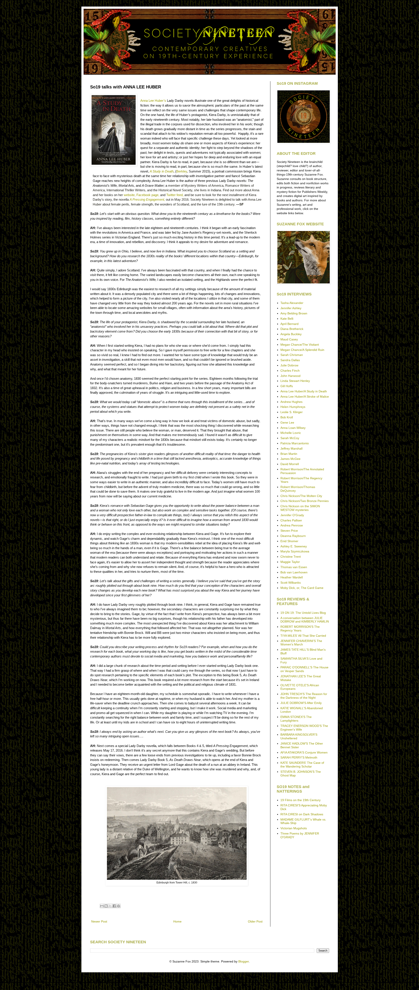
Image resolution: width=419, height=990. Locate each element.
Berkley (181, 171)
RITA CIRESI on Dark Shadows (301, 814)
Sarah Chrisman (291, 355)
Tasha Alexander (291, 303)
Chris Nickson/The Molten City (301, 496)
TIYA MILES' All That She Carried (303, 635)
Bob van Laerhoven (293, 572)
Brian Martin (288, 453)
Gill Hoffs (286, 386)
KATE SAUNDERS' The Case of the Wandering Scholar (302, 764)
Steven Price (289, 530)
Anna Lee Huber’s (153, 100)
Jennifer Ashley (290, 308)
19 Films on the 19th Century (300, 800)
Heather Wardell (291, 577)
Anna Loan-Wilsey (293, 427)
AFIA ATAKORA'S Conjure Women (304, 752)
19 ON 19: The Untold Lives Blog (303, 612)
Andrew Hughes (291, 402)
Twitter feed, (175, 195)
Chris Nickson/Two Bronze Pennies (304, 501)
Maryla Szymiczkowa (294, 551)
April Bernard (289, 324)
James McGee (290, 459)
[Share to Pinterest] (118, 906)
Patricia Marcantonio (294, 443)
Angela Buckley (291, 334)
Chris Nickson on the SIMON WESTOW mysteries (300, 508)
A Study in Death (161, 171)
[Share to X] (110, 906)
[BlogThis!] (106, 906)
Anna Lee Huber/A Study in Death (303, 391)
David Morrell (289, 464)
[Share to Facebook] (114, 906)
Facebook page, (147, 195)
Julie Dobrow (289, 365)
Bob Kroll (286, 417)
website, (130, 195)
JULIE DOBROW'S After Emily (301, 703)
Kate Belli (286, 318)
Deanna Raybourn (293, 536)
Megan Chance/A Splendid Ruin (302, 350)
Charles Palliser (291, 520)
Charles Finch (290, 370)
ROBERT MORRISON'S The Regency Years (300, 628)
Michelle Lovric (290, 433)
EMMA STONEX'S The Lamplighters (296, 718)
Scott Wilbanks (290, 582)
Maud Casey (289, 339)
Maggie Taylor (290, 562)
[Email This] (102, 906)
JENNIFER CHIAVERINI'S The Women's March (301, 642)
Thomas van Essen (293, 567)
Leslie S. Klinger (291, 412)
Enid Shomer (289, 541)
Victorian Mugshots (293, 828)
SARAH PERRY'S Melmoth (298, 757)
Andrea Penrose (291, 525)
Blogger (243, 961)
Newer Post (99, 921)
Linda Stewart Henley (295, 381)
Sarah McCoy (289, 438)
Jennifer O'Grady (292, 515)
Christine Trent (290, 556)
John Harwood (290, 376)
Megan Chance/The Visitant (299, 344)
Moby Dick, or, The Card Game (301, 588)
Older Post (255, 921)
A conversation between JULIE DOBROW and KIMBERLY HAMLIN (304, 619)
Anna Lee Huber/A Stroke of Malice (304, 396)
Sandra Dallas (290, 360)
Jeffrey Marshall (291, 448)
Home (177, 921)
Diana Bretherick (291, 329)
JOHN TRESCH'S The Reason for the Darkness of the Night (303, 695)
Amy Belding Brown (293, 313)
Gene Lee (287, 422)
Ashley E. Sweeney (293, 546)
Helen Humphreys (292, 407)
